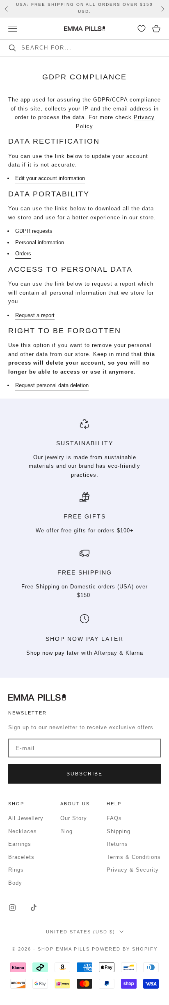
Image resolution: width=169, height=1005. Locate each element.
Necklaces (22, 831)
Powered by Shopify (125, 948)
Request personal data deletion (52, 385)
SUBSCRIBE (84, 774)
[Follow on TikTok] (34, 908)
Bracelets (21, 857)
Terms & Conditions (134, 857)
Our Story (73, 818)
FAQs (114, 818)
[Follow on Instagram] (12, 908)
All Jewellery (25, 818)
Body (15, 883)
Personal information (39, 242)
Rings (16, 870)
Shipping (118, 831)
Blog (66, 831)
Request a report (35, 315)
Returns (117, 844)
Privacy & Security (133, 870)
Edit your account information (50, 178)
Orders (23, 253)
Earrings (19, 844)
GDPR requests (34, 231)
